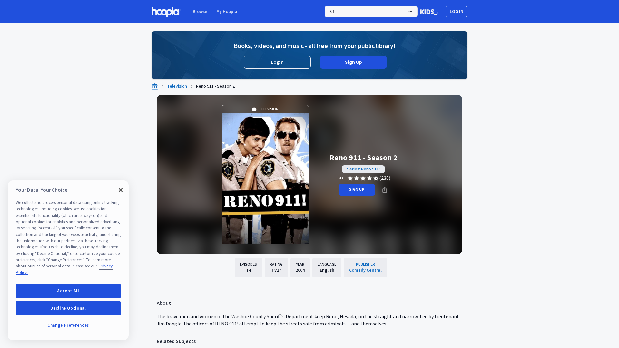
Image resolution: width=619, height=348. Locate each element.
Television (177, 86)
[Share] (384, 190)
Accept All (68, 291)
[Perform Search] (371, 11)
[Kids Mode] (429, 11)
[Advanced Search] (410, 11)
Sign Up (353, 62)
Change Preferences (68, 325)
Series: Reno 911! (363, 169)
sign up (356, 189)
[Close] (120, 190)
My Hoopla (226, 11)
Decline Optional (68, 308)
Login (277, 62)
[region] (68, 260)
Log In (456, 11)
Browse (200, 11)
